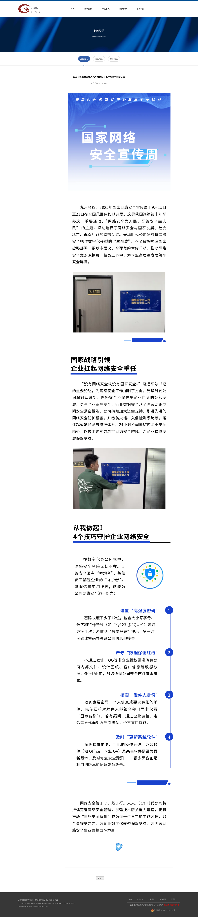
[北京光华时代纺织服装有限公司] (29, 8)
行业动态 (99, 59)
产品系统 (106, 9)
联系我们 (141, 9)
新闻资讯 (123, 9)
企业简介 (88, 9)
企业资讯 (84, 59)
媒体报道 (114, 59)
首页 (72, 9)
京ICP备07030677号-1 (171, 905)
